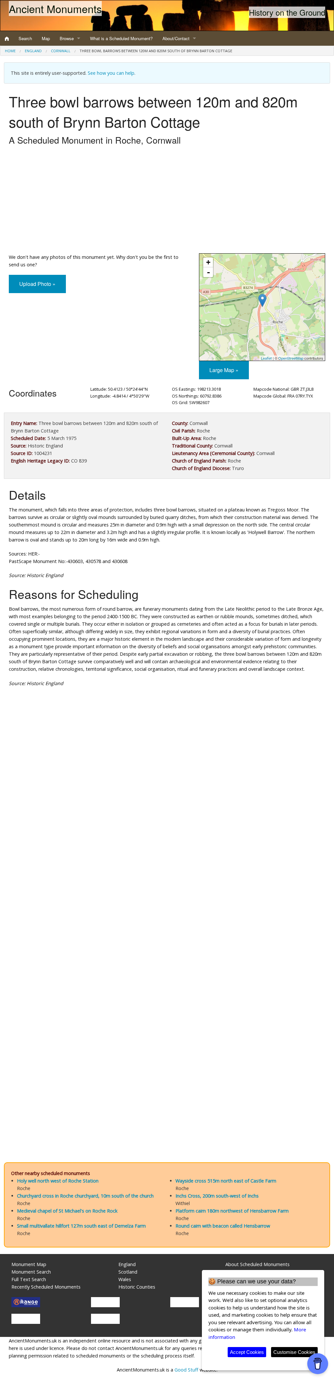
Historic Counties (136, 1287)
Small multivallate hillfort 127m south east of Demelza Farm (81, 1226)
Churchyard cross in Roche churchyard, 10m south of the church (85, 1196)
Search (25, 38)
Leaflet (266, 358)
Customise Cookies (294, 1352)
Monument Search (31, 1272)
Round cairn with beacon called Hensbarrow (222, 1226)
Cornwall (60, 50)
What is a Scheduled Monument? (121, 38)
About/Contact (176, 38)
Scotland (127, 1272)
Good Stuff (186, 1370)
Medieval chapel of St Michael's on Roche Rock (67, 1211)
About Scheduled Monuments (257, 1264)
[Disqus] (167, 887)
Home (10, 50)
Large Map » (223, 370)
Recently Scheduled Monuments (46, 1287)
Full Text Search (28, 1279)
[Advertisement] (167, 201)
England (33, 50)
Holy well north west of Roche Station (58, 1181)
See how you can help (111, 73)
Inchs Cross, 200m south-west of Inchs (217, 1196)
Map (46, 38)
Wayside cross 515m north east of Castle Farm (225, 1181)
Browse (67, 38)
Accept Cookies (247, 1352)
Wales (124, 1279)
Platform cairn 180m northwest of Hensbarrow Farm (232, 1211)
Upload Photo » (37, 284)
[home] (7, 38)
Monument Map (28, 1264)
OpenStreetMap (290, 358)
